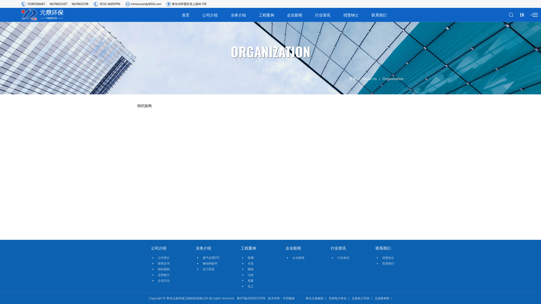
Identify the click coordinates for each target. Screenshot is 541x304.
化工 (251, 286)
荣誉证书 (164, 263)
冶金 (251, 275)
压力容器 (208, 269)
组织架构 (164, 269)
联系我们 (379, 15)
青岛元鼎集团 (314, 298)
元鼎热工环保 (360, 298)
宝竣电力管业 (337, 298)
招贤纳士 (351, 15)
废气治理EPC (211, 257)
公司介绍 (210, 15)
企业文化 (164, 280)
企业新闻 (294, 15)
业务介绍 (238, 15)
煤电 (251, 269)
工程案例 (266, 15)
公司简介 (164, 257)
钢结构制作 (210, 263)
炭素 (251, 280)
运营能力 (164, 275)
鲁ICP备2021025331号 (251, 298)
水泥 (251, 263)
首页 (186, 15)
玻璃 (251, 257)
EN (522, 15)
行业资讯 (322, 15)
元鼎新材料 (382, 298)
